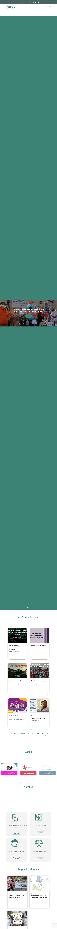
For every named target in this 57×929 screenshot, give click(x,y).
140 (33, 733)
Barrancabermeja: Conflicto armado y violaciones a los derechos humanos (17, 895)
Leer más (28, 316)
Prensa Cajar (12, 651)
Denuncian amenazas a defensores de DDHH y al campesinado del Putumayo (39, 895)
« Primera (22, 733)
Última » (46, 735)
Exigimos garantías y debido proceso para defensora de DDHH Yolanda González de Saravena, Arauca (39, 717)
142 (43, 733)
